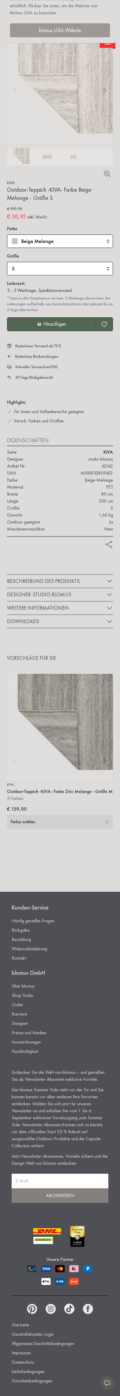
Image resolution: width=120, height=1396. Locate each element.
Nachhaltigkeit (25, 1051)
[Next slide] (105, 90)
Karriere (19, 1014)
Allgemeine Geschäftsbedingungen (43, 1343)
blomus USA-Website (60, 30)
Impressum (21, 1353)
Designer (20, 1023)
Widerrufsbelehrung (29, 949)
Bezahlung (21, 939)
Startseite (20, 1325)
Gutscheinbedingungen (32, 1381)
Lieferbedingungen (28, 1371)
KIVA (11, 182)
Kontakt (19, 958)
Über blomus (23, 986)
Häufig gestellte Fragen (33, 921)
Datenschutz (23, 1362)
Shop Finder (22, 995)
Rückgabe (21, 930)
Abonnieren (60, 1195)
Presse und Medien (29, 1033)
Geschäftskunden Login (33, 1334)
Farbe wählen (22, 822)
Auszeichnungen (26, 1042)
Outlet (17, 1005)
